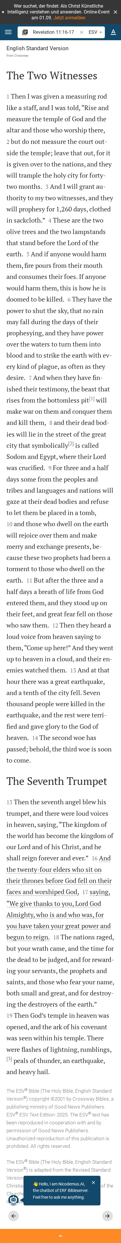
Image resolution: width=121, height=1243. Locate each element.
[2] (71, 443)
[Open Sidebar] (60, 1236)
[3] (9, 1058)
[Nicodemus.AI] (13, 1200)
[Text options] (113, 32)
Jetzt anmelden (69, 18)
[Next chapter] (107, 1216)
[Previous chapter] (13, 1216)
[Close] (93, 1182)
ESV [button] (93, 32)
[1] (92, 398)
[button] (115, 12)
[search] (55, 32)
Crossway (21, 55)
